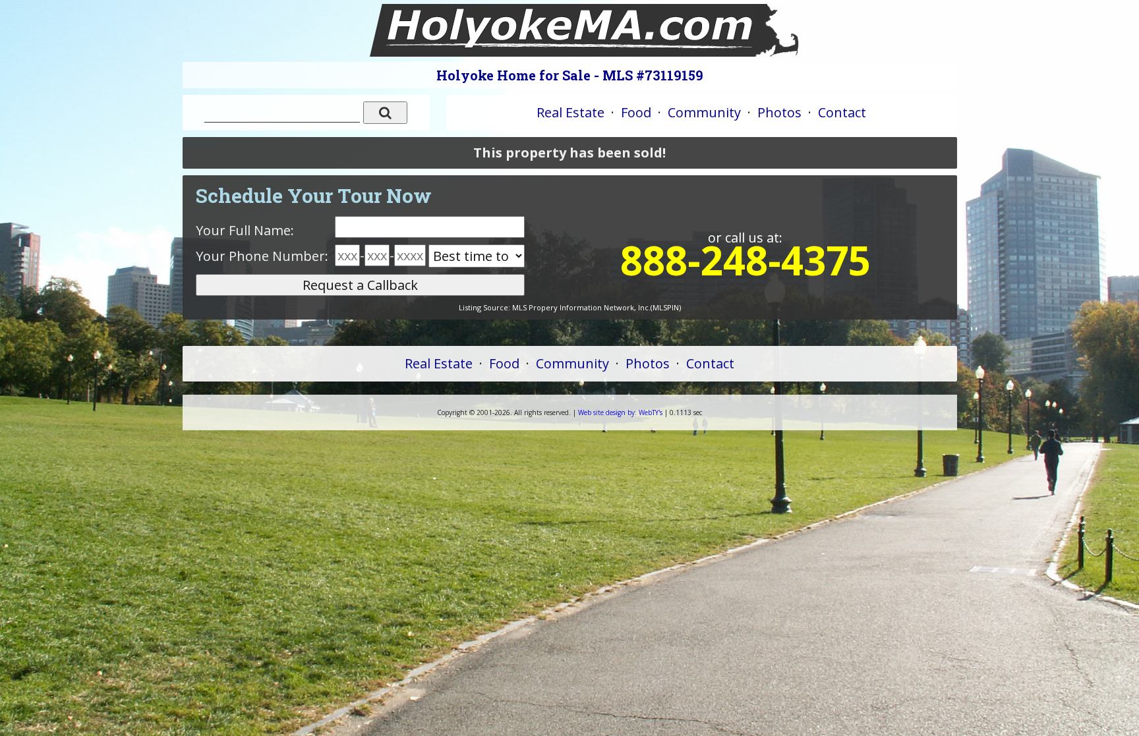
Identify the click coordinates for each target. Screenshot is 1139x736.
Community (704, 112)
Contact (842, 112)
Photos (779, 112)
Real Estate (570, 112)
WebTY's (620, 412)
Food (636, 112)
